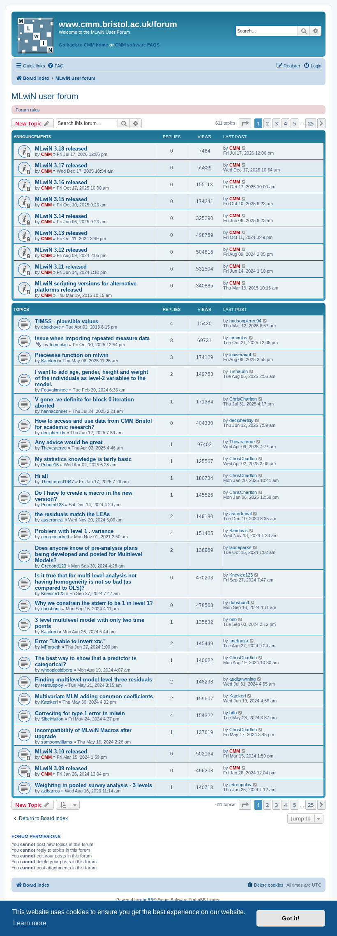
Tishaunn (238, 371)
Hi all (41, 476)
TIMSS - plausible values (66, 321)
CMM (46, 154)
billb (233, 619)
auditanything (242, 679)
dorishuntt (51, 608)
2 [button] (267, 123)
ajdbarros (50, 790)
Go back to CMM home (83, 44)
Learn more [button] (29, 923)
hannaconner (54, 411)
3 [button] (276, 123)
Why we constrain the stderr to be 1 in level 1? (94, 603)
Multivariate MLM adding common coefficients (94, 696)
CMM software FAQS (137, 44)
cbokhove (51, 326)
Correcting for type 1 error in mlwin (80, 713)
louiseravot (240, 354)
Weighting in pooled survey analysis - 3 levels (93, 785)
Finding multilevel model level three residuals (93, 680)
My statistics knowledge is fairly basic (83, 459)
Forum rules (28, 109)
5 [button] (294, 123)
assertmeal (52, 519)
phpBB (146, 899)
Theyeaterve (54, 447)
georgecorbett (55, 536)
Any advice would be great (68, 442)
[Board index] (36, 34)
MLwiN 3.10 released (61, 751)
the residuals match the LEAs (72, 514)
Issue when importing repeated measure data (92, 338)
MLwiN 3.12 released (61, 250)
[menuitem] (55, 66)
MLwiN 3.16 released (61, 182)
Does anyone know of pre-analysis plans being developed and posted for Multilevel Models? (88, 554)
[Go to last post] (244, 148)
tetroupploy (52, 685)
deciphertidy (53, 432)
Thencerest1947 (57, 481)
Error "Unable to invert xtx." (70, 641)
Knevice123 (53, 593)
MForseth (50, 646)
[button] (245, 123)
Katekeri (49, 360)
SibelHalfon (52, 718)
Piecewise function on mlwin (71, 355)
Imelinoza (238, 640)
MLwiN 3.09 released (61, 768)
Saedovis (238, 530)
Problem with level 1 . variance (74, 531)
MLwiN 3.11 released (61, 267)
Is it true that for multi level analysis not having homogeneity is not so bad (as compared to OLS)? (85, 581)
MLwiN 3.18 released (61, 149)
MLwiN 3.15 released (61, 199)
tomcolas (59, 344)
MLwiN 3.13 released (61, 233)
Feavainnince (54, 389)
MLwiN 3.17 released (61, 165)
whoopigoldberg (56, 669)
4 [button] (285, 123)
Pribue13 (50, 464)
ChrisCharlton (243, 398)
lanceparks (240, 547)
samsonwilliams (56, 741)
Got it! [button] (291, 918)
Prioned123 (52, 504)
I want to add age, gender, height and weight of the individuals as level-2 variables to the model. (91, 378)
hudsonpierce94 (245, 320)
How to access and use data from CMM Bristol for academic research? (93, 424)
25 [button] (311, 123)
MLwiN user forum (45, 96)
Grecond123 (53, 565)
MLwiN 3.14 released (61, 216)
